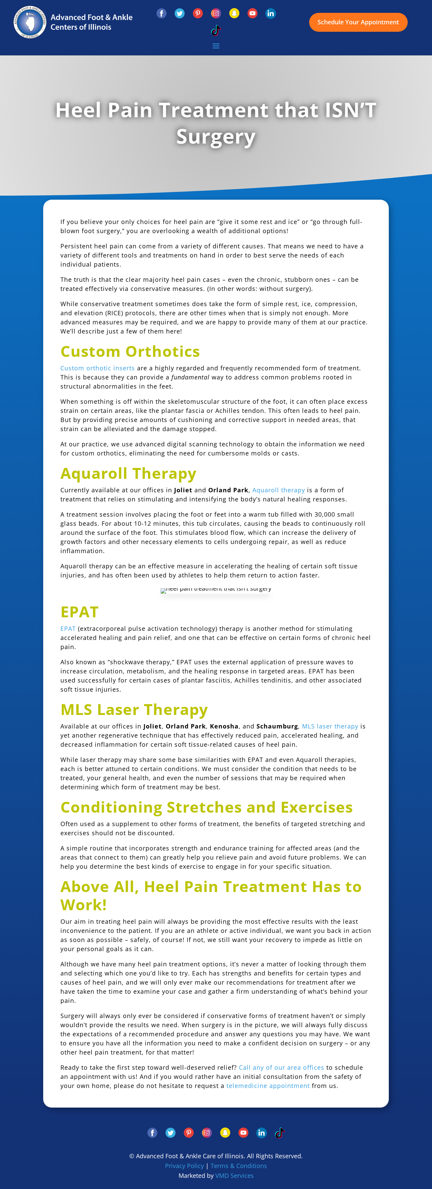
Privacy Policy (184, 1166)
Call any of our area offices (281, 1067)
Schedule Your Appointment (358, 22)
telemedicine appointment (268, 1086)
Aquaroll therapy (278, 490)
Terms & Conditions (239, 1166)
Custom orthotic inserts (97, 368)
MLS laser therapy (330, 726)
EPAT (68, 628)
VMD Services (234, 1175)
